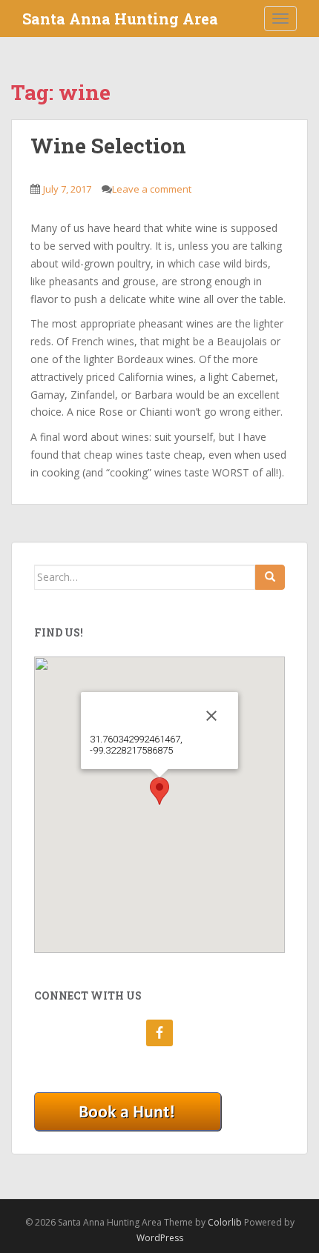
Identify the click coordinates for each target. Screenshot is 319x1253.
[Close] (211, 716)
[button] (159, 791)
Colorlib (225, 1222)
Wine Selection (108, 145)
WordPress (160, 1238)
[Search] (270, 577)
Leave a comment (151, 189)
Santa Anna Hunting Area (120, 18)
